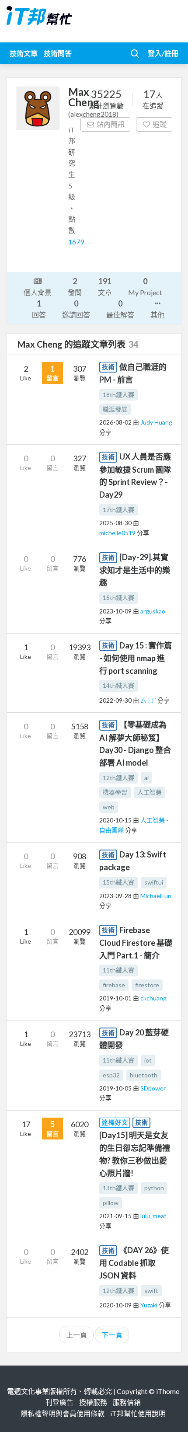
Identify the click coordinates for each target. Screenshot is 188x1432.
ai (146, 777)
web (109, 807)
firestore (147, 985)
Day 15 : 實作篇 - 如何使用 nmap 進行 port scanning (135, 658)
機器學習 (115, 792)
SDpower (153, 1088)
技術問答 (58, 53)
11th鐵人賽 (118, 970)
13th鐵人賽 (118, 1188)
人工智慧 (149, 792)
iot (148, 1060)
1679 (76, 241)
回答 (39, 309)
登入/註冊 (163, 53)
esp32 (111, 1075)
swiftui (153, 882)
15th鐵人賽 (118, 597)
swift (151, 1290)
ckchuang (153, 998)
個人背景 (38, 292)
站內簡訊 (111, 124)
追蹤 (160, 124)
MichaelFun (155, 895)
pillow (110, 1202)
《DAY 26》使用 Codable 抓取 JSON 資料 (134, 1262)
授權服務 (93, 1402)
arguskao (152, 611)
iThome (167, 1391)
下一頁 (111, 1335)
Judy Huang (156, 422)
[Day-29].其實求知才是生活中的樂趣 (134, 569)
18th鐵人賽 (118, 394)
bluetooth (143, 1075)
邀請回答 (76, 309)
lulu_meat (153, 1215)
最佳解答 (120, 309)
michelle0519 (118, 533)
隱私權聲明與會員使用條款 (62, 1413)
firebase (114, 985)
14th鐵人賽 (118, 685)
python (154, 1188)
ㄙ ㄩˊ (148, 700)
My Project (145, 286)
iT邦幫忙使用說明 (138, 1413)
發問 (75, 286)
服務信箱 (127, 1402)
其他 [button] (157, 314)
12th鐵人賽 (118, 777)
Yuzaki (149, 1305)
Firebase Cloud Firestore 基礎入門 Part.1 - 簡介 (135, 942)
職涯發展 (115, 409)
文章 (105, 286)
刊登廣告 (59, 1402)
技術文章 (24, 53)
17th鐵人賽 (118, 509)
